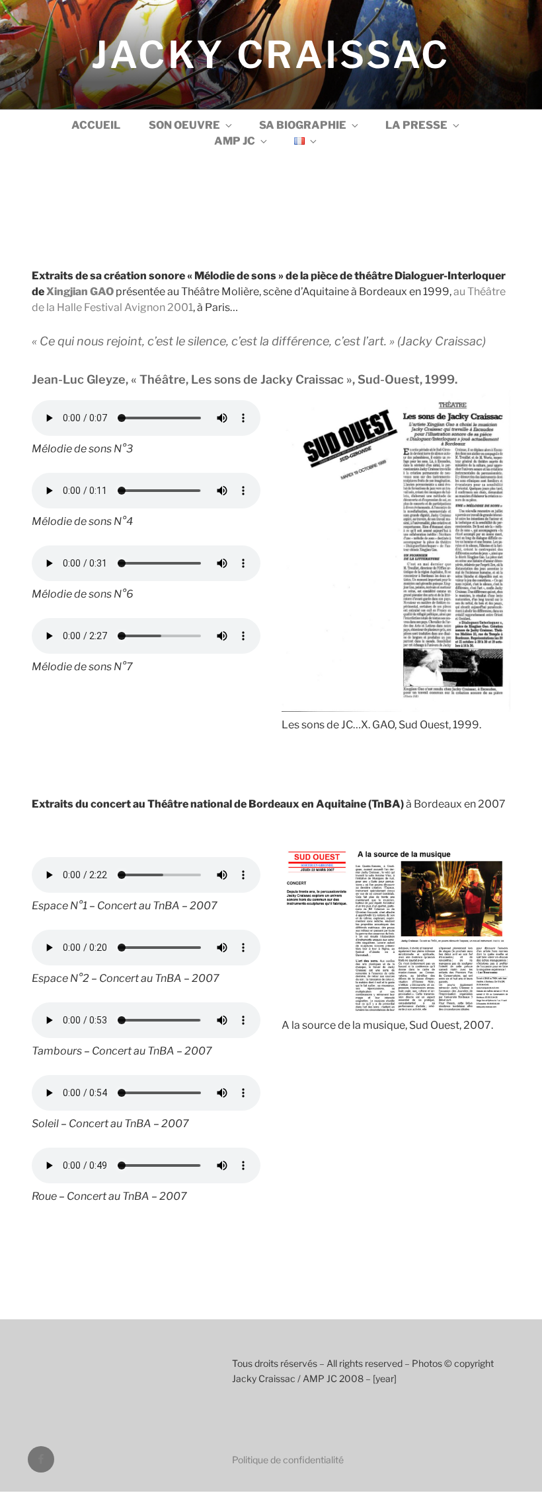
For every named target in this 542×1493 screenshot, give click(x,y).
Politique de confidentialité (288, 1459)
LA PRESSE (416, 125)
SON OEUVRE (184, 125)
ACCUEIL (95, 125)
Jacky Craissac (271, 54)
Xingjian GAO (80, 291)
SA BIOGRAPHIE (302, 125)
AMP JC (234, 141)
